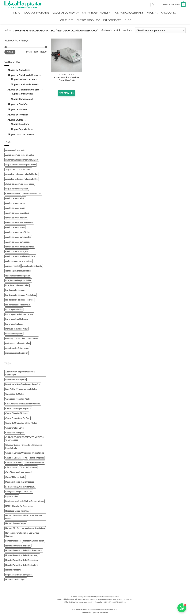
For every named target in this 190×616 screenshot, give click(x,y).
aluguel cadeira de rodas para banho (20, 164)
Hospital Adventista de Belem (18, 545)
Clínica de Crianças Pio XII (16, 458)
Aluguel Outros (15, 119)
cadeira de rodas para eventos (18, 237)
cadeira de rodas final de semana (19, 222)
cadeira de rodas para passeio (17, 242)
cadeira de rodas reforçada (16, 251)
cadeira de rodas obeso (15, 227)
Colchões (66, 20)
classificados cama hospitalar (17, 275)
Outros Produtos (88, 20)
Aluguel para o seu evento (21, 134)
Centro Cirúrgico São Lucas (16, 413)
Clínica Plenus (11, 467)
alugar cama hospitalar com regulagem (21, 160)
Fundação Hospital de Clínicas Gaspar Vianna (24, 501)
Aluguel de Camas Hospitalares (23, 89)
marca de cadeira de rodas (16, 329)
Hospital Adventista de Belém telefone (21, 565)
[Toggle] (40, 75)
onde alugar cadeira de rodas (17, 343)
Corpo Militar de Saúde (15, 477)
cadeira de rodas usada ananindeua (20, 256)
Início (8, 30)
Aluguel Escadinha (20, 123)
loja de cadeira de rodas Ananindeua (20, 295)
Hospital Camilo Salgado (15, 579)
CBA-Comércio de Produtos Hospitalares (22, 403)
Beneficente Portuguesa (15, 379)
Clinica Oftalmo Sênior (14, 428)
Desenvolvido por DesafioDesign (95, 612)
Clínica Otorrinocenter (34, 462)
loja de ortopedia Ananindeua (17, 304)
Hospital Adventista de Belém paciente (21, 560)
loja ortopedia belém (14, 309)
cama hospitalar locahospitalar (18, 271)
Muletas (152, 12)
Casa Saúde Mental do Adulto (17, 399)
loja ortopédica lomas (14, 324)
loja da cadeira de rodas (15, 290)
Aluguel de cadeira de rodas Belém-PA (21, 174)
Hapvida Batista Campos (15, 523)
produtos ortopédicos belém (17, 348)
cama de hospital (12, 266)
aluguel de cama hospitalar (16, 188)
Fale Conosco (112, 20)
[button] (173, 4)
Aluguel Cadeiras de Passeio (25, 84)
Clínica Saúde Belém (28, 467)
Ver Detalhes (66, 93)
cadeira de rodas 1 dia (32, 193)
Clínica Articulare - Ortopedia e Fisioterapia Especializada (23, 446)
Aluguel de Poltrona (18, 114)
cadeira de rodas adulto (15, 198)
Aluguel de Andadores (19, 69)
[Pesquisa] (153, 4)
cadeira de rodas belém (15, 208)
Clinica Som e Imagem (14, 432)
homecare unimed (12, 541)
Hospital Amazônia (13, 570)
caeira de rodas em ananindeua (18, 261)
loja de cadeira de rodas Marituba (19, 300)
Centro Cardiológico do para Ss (18, 408)
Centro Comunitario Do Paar (17, 418)
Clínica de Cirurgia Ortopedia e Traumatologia (24, 453)
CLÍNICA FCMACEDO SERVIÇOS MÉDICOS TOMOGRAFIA (24, 438)
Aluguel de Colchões (18, 104)
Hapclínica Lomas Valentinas (17, 511)
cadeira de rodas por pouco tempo (19, 246)
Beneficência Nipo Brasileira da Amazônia (22, 384)
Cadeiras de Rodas (65, 12)
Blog (128, 20)
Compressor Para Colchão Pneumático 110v (66, 78)
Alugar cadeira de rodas (15, 150)
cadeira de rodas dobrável (16, 217)
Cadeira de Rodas (12, 193)
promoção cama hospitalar (16, 353)
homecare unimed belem (33, 541)
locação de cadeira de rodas (17, 285)
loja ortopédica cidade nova (16, 319)
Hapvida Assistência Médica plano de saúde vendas (23, 517)
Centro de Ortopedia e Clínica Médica (21, 423)
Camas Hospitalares (95, 12)
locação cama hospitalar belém (18, 280)
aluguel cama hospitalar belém (18, 169)
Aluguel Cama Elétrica (22, 93)
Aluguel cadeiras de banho (24, 79)
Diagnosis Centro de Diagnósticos (19, 482)
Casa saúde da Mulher (14, 394)
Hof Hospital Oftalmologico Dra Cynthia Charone (22, 534)
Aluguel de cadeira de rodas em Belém (21, 179)
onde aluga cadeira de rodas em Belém (21, 338)
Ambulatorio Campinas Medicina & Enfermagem (20, 373)
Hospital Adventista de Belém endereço (22, 555)
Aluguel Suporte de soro (23, 129)
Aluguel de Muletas (17, 109)
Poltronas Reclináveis (129, 12)
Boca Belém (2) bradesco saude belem (21, 389)
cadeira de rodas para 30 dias (17, 232)
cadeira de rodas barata (15, 203)
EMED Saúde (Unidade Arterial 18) (20, 487)
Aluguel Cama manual (22, 98)
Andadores (168, 12)
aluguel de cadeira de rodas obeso (19, 184)
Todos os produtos (36, 12)
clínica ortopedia (37, 458)
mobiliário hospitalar (14, 333)
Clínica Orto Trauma (13, 462)
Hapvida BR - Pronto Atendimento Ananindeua (25, 528)
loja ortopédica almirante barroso (19, 314)
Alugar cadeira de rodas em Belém (19, 155)
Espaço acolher (11, 496)
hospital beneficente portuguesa (19, 574)
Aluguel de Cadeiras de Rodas (23, 75)
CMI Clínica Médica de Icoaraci (18, 472)
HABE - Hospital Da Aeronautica (19, 506)
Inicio (16, 12)
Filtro (10, 52)
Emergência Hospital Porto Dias (19, 491)
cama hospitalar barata (32, 266)
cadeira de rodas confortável (17, 213)
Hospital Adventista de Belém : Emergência (23, 550)
